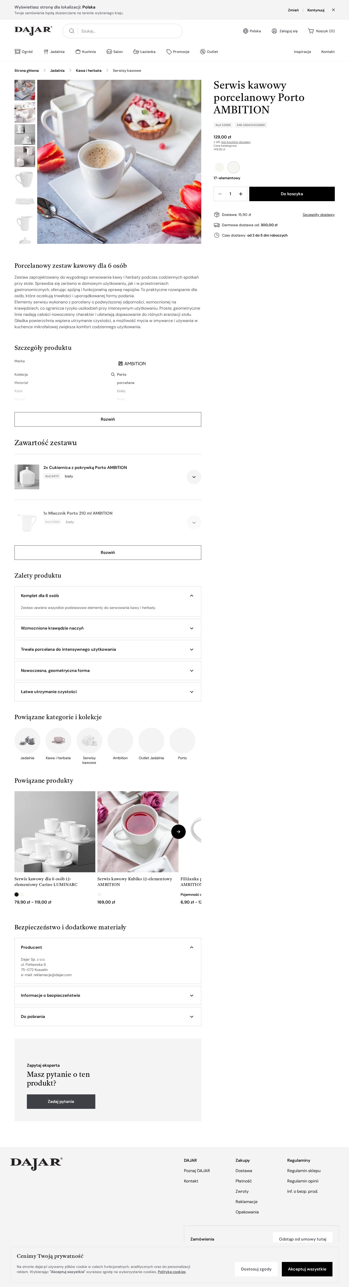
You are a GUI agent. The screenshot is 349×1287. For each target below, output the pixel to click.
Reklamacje (247, 1201)
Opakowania (247, 1212)
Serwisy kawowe (127, 70)
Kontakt (328, 51)
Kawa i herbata (89, 70)
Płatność (244, 1181)
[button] (108, 595)
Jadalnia (57, 70)
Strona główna (26, 70)
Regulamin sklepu (304, 1170)
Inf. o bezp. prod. (302, 1191)
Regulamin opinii (303, 1181)
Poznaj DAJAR (197, 1170)
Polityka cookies (172, 1271)
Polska (255, 31)
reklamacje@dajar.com (53, 974)
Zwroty (242, 1191)
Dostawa (244, 1170)
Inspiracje (302, 51)
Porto (121, 374)
